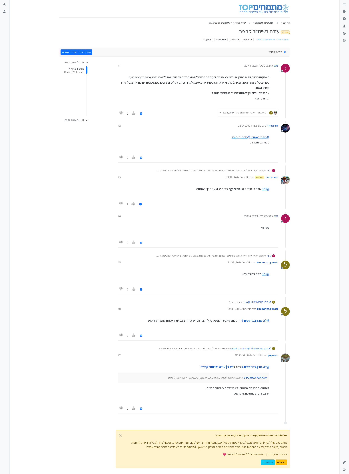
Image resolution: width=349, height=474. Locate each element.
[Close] (120, 435)
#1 (119, 65)
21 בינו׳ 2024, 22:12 (237, 177)
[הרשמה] (4, 12)
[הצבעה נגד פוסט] (121, 113)
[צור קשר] (344, 41)
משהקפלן (273, 355)
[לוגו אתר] (264, 8)
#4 (119, 216)
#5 (119, 262)
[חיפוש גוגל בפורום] (344, 33)
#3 (119, 177)
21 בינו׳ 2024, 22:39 (239, 262)
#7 (119, 355)
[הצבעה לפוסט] (134, 113)
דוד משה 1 (272, 125)
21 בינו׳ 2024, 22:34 (255, 216)
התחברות (268, 462)
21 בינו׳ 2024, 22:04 (249, 125)
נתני (276, 65)
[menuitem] (4, 4)
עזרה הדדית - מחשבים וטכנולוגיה (272, 39)
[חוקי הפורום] (344, 4)
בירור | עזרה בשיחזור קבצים (216, 367)
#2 (119, 125)
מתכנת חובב (271, 177)
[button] (344, 462)
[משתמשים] (344, 26)
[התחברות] (4, 4)
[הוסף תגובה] (141, 113)
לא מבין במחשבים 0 (267, 262)
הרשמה (281, 462)
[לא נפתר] (344, 19)
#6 (119, 308)
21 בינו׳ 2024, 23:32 (250, 355)
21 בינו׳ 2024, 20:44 (255, 65)
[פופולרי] (344, 12)
